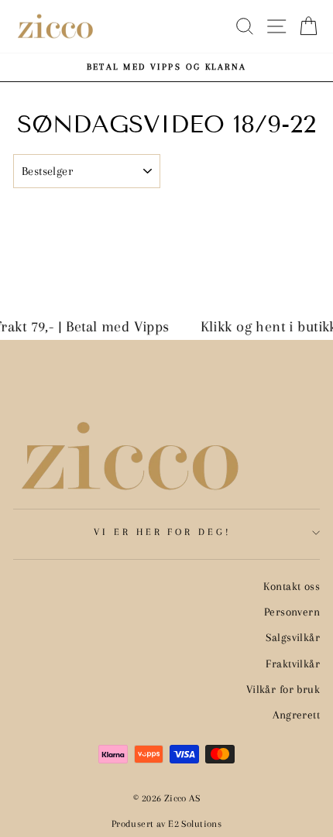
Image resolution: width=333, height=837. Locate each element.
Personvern (292, 611)
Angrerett (296, 714)
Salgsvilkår (293, 637)
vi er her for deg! (163, 532)
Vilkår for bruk (283, 689)
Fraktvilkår (293, 663)
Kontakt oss (291, 586)
